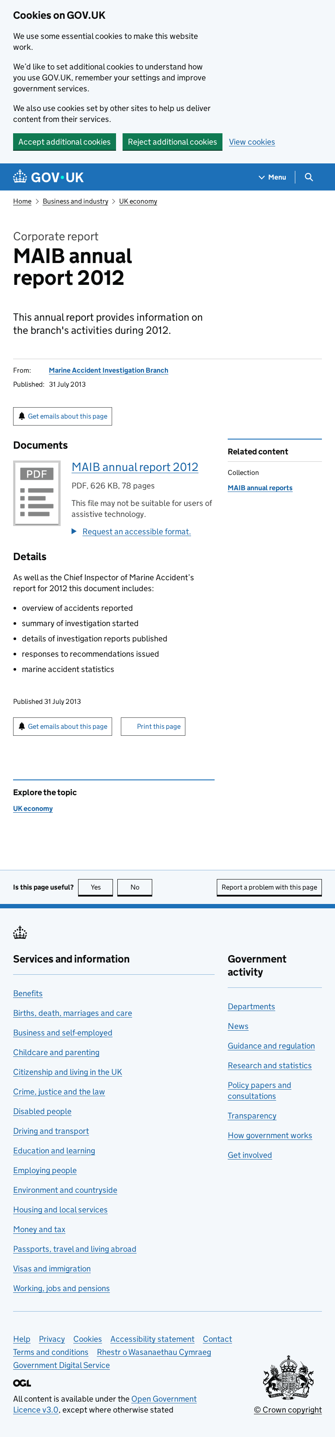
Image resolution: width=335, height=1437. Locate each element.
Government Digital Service (61, 1365)
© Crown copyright (288, 1410)
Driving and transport (51, 1131)
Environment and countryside (65, 1190)
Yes (102, 887)
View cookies (252, 142)
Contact (217, 1339)
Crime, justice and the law (59, 1092)
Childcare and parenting (56, 1052)
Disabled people (42, 1111)
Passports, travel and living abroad (75, 1249)
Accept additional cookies (64, 142)
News (238, 1026)
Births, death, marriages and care (72, 1013)
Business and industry (75, 201)
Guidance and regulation (271, 1046)
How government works (270, 1135)
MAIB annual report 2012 (135, 467)
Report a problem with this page (269, 887)
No (141, 887)
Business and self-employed (63, 1033)
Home (22, 201)
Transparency (252, 1116)
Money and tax (39, 1229)
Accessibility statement (152, 1339)
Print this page (159, 726)
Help (22, 1339)
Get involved (250, 1155)
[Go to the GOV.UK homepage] (48, 177)
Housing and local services (60, 1210)
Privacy (52, 1339)
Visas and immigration (52, 1269)
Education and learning (54, 1151)
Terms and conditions (51, 1352)
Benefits (28, 993)
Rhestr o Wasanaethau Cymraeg (154, 1352)
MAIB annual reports (260, 488)
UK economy (138, 201)
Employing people (45, 1170)
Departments (251, 1006)
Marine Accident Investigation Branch (108, 370)
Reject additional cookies (172, 142)
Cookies (87, 1339)
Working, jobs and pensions (61, 1288)
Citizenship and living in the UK (67, 1072)
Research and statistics (270, 1065)
